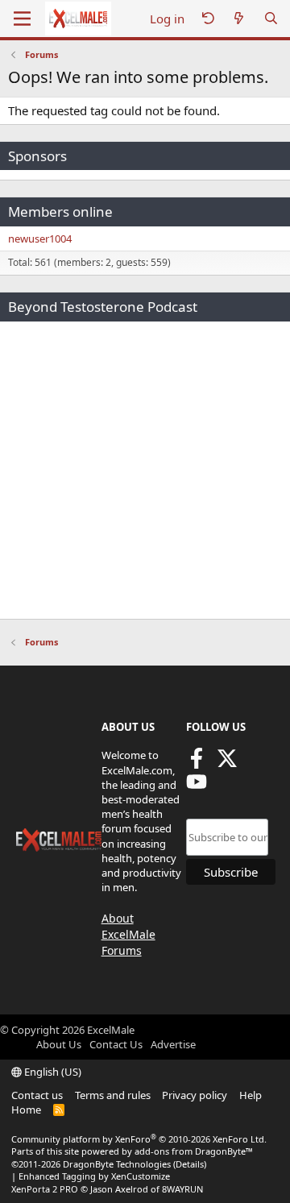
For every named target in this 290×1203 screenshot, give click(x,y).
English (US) (51, 1071)
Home (26, 1109)
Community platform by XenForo (139, 1139)
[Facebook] (196, 764)
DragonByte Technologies (117, 1164)
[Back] (208, 19)
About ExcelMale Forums (128, 934)
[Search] (271, 19)
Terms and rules (113, 1095)
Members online (60, 211)
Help (250, 1095)
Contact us (37, 1095)
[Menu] (22, 18)
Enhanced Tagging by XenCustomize (94, 1176)
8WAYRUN (182, 1189)
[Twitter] (227, 764)
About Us (58, 1044)
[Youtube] (196, 786)
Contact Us (116, 1044)
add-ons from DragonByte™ (194, 1151)
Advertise (173, 1044)
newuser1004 (40, 238)
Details (190, 1164)
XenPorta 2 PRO (44, 1189)
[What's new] (239, 19)
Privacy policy (194, 1095)
